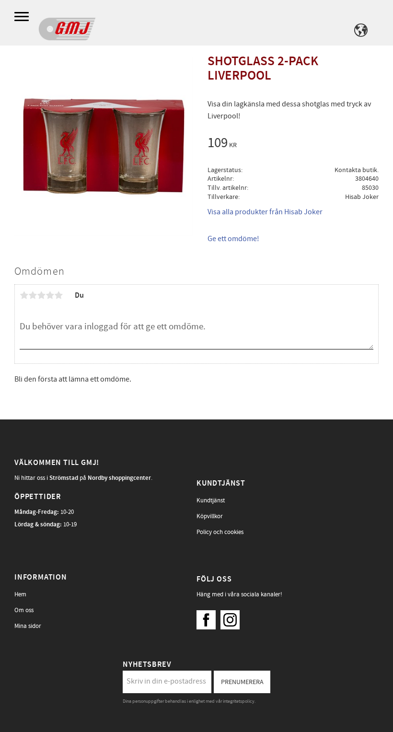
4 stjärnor (50, 295)
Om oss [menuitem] (24, 610)
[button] (22, 17)
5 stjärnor (58, 295)
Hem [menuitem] (20, 594)
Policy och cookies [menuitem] (219, 532)
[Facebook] (208, 617)
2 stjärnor (32, 295)
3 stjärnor (41, 295)
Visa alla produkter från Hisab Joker (265, 212)
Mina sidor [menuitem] (27, 626)
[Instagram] (232, 617)
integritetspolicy (238, 701)
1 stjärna (24, 295)
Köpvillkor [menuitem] (209, 516)
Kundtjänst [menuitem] (210, 500)
